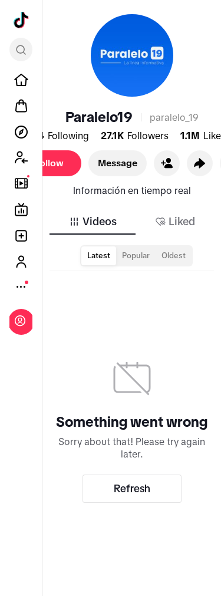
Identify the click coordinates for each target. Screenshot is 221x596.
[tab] (93, 222)
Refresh (132, 489)
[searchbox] (20, 49)
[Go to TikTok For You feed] (21, 20)
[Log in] (20, 320)
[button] (167, 163)
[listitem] (21, 80)
